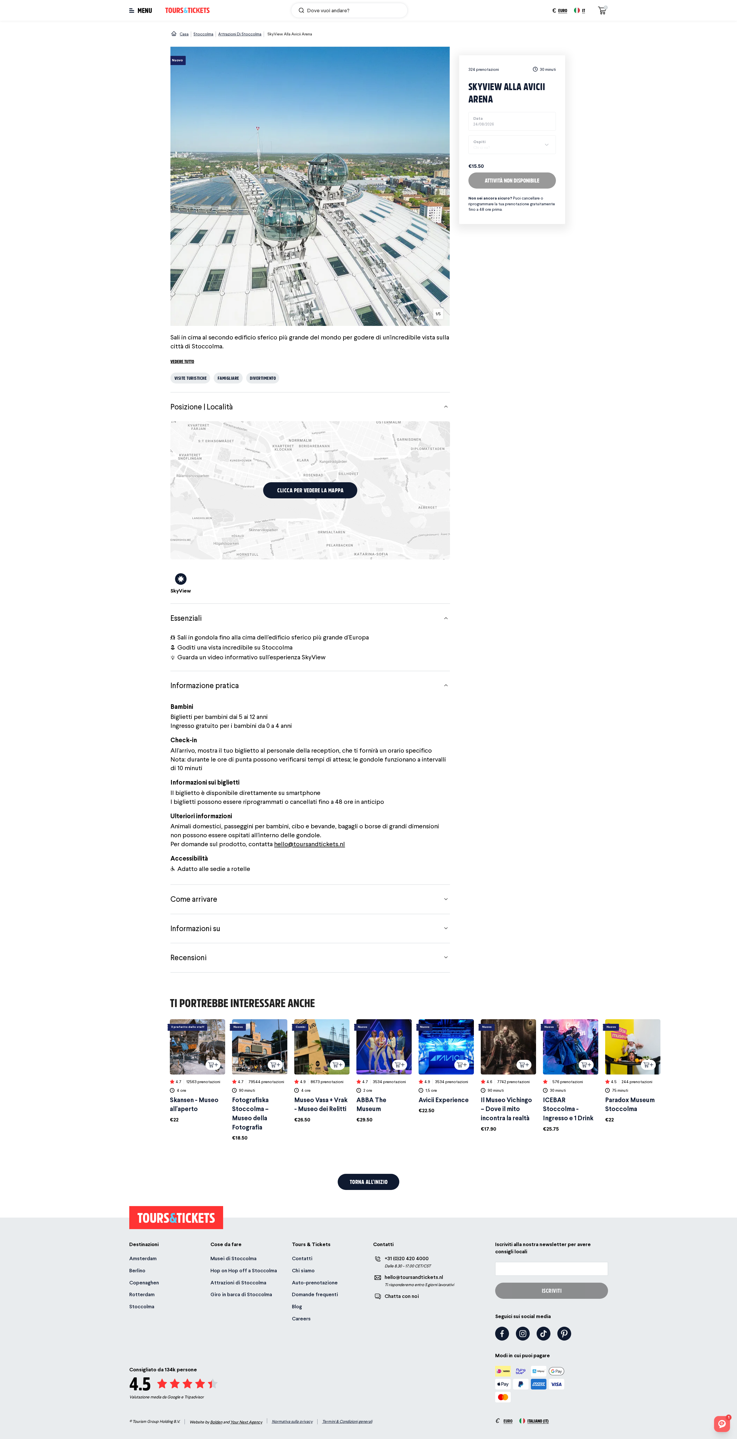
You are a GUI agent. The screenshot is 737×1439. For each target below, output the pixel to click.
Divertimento (263, 378)
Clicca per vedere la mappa (310, 490)
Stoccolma (141, 1306)
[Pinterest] (564, 1334)
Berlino (137, 1270)
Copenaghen (144, 1282)
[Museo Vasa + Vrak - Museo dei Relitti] (321, 1071)
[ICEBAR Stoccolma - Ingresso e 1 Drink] (570, 1075)
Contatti (302, 1258)
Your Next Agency (246, 1422)
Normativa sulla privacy (292, 1421)
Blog (297, 1306)
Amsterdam (143, 1258)
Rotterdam (142, 1294)
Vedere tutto (182, 361)
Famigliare (228, 378)
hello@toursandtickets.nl (309, 844)
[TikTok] (543, 1334)
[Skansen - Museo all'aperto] (197, 1071)
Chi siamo (303, 1270)
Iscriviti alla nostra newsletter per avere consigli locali (543, 1248)
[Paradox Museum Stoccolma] (632, 1071)
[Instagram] (523, 1334)
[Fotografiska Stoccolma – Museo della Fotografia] (259, 1080)
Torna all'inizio (369, 1182)
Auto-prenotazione (315, 1282)
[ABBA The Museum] (384, 1071)
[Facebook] (502, 1334)
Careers (301, 1318)
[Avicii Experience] (446, 1066)
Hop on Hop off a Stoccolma (243, 1270)
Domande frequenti (315, 1294)
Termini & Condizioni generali (347, 1421)
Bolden (216, 1422)
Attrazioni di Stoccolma (238, 1282)
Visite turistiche (190, 378)
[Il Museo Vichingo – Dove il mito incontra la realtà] (508, 1075)
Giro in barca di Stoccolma (241, 1294)
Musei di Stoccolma (233, 1258)
